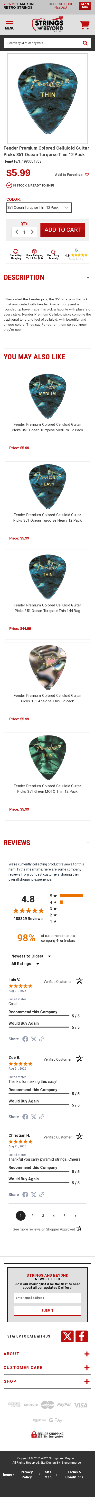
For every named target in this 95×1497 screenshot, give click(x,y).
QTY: (24, 224)
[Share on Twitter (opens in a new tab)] (34, 1039)
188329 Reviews (31, 918)
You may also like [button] (46, 357)
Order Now (85, 6)
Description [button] (46, 277)
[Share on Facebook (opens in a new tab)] (25, 1040)
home (7, 1474)
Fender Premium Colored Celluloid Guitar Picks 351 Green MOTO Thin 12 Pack (47, 789)
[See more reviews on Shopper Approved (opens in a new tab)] (41, 1039)
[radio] (68, 895)
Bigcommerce (71, 1462)
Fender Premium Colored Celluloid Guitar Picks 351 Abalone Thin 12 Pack (47, 698)
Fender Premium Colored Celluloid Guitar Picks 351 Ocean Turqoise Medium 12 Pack (47, 427)
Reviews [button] (46, 842)
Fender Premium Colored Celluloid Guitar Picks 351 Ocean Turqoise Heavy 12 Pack (47, 518)
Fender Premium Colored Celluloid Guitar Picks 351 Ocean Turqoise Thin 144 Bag (47, 608)
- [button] (88, 277)
